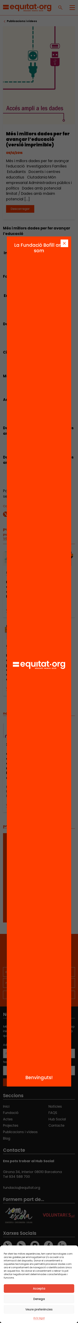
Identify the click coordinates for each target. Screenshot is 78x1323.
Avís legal (39, 1318)
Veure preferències (39, 1309)
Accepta (39, 1288)
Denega (39, 1299)
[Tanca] (64, 243)
